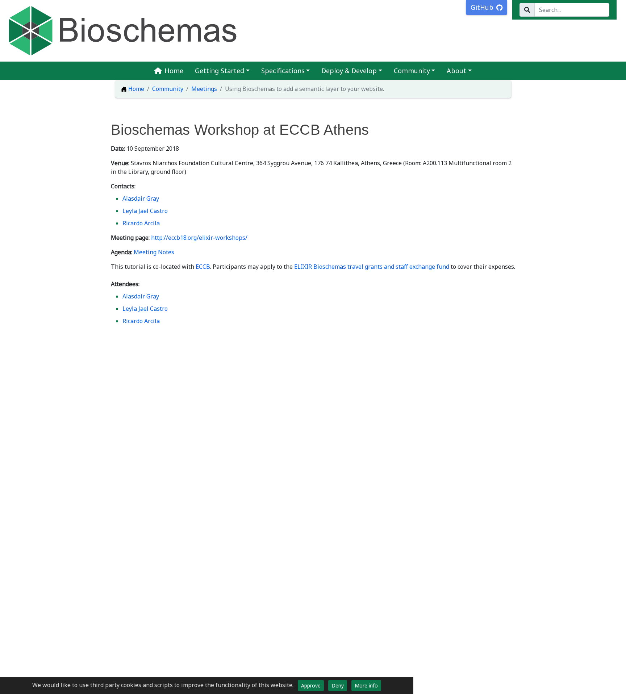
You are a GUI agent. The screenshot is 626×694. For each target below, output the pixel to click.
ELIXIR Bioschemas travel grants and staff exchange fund (371, 267)
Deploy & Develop (349, 70)
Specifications (283, 70)
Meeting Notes (154, 252)
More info (366, 685)
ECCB (203, 267)
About (456, 70)
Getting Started (219, 70)
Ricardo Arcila (141, 223)
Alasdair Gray (140, 198)
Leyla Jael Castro (145, 211)
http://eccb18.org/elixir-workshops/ (199, 238)
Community (412, 70)
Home (173, 70)
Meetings (204, 89)
